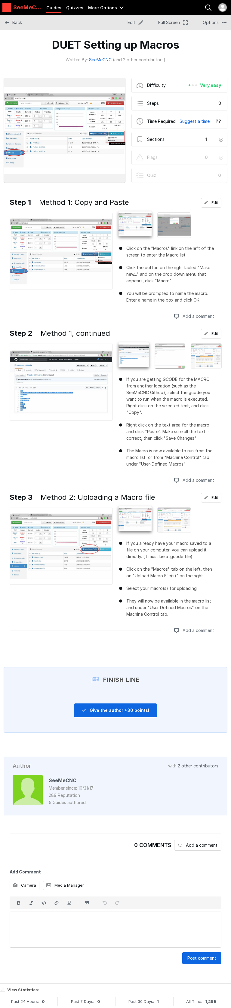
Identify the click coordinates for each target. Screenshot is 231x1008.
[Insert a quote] (87, 903)
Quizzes (74, 7)
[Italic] (31, 903)
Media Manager (68, 885)
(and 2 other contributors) (139, 59)
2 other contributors (198, 765)
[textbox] (115, 930)
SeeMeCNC (100, 59)
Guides (53, 7)
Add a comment (197, 316)
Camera (28, 885)
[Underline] (69, 903)
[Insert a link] (57, 903)
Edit (214, 202)
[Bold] (19, 903)
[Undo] (105, 903)
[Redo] (117, 903)
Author (22, 766)
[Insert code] (44, 903)
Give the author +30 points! (118, 710)
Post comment (201, 958)
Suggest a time (195, 121)
